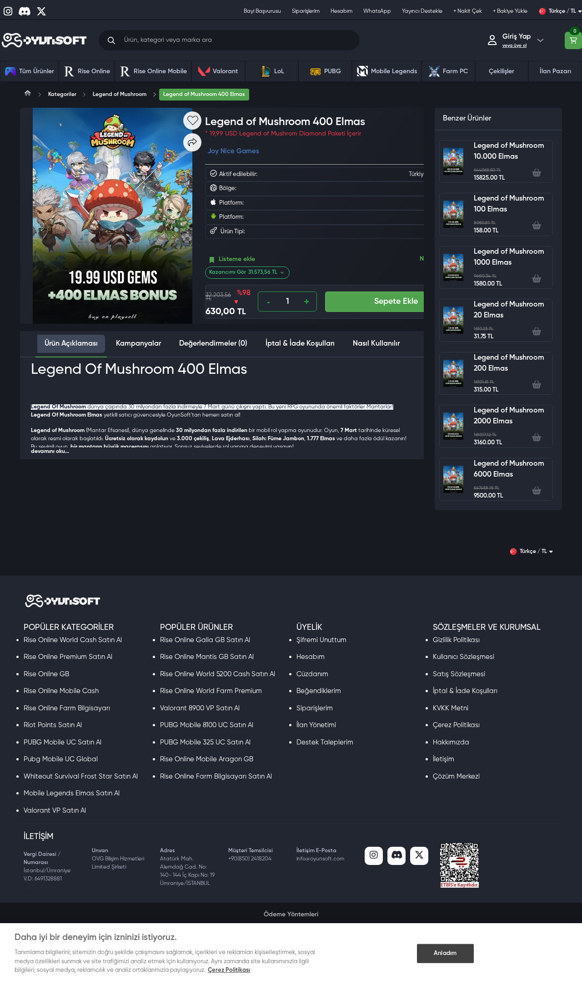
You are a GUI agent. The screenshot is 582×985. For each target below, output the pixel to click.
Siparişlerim (314, 708)
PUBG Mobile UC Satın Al (62, 742)
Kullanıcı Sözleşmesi (463, 656)
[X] (419, 856)
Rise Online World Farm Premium (211, 691)
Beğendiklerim (318, 691)
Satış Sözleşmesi (459, 674)
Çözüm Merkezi (456, 776)
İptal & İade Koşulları (465, 691)
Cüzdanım (312, 674)
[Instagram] (374, 856)
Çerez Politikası (456, 725)
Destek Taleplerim (324, 742)
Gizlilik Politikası (456, 640)
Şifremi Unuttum (321, 640)
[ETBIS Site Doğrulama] (459, 865)
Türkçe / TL (562, 11)
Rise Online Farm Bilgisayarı (67, 708)
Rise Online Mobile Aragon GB (206, 759)
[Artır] (306, 301)
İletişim (443, 759)
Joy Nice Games (233, 151)
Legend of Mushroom (119, 94)
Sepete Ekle (396, 301)
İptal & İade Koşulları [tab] (300, 343)
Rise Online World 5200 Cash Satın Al (217, 674)
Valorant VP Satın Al (55, 810)
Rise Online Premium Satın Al (68, 656)
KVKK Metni (450, 708)
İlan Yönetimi (316, 725)
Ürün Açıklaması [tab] (71, 343)
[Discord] (396, 856)
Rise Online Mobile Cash (61, 691)
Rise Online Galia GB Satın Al (205, 640)
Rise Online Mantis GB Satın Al (207, 656)
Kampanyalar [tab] (138, 343)
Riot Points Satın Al (53, 725)
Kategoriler (62, 94)
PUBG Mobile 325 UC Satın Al (205, 742)
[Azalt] (268, 301)
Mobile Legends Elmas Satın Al (72, 793)
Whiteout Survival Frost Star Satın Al (81, 776)
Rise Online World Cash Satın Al (73, 640)
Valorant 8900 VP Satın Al (200, 708)
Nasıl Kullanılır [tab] (376, 343)
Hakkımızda (451, 742)
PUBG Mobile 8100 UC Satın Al (206, 725)
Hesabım (310, 656)
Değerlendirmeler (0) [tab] (213, 343)
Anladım (445, 953)
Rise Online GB (46, 674)
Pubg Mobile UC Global (61, 759)
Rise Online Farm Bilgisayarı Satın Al (216, 776)
